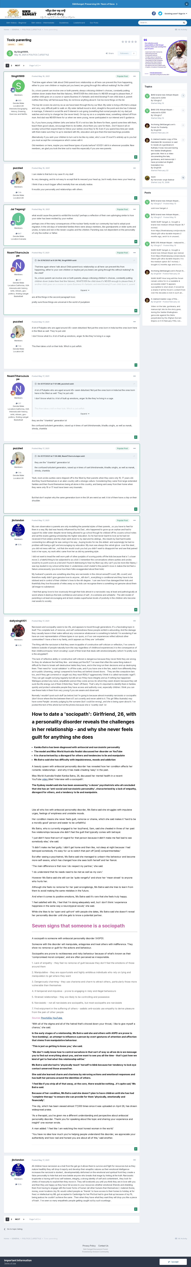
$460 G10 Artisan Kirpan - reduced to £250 (167, 242)
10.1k (19, 544)
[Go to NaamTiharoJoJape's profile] (18, 265)
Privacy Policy (89, 1245)
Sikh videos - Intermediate (42, 23)
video (45, 779)
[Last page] (24, 65)
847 (19, 233)
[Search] (184, 22)
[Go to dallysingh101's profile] (18, 630)
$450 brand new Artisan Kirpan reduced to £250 (164, 201)
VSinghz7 (158, 100)
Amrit (153, 177)
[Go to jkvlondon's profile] (18, 530)
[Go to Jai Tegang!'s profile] (18, 219)
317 (19, 280)
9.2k (19, 645)
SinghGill (157, 130)
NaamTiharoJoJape (18, 254)
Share (110, 53)
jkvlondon (18, 520)
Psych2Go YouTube (52, 1017)
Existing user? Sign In (175, 13)
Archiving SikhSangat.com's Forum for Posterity (167, 271)
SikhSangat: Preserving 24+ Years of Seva (93, 4)
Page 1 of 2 (34, 65)
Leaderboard (79, 23)
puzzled (18, 168)
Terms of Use (10, 1263)
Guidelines (64, 23)
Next (17, 65)
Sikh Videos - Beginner (16, 23)
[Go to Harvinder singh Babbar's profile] (147, 178)
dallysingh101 (18, 620)
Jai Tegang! (17, 209)
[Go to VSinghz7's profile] (147, 96)
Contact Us (103, 1245)
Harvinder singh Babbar (164, 180)
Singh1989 (22, 52)
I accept (174, 1262)
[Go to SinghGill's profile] (147, 125)
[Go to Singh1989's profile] (10, 53)
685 (19, 100)
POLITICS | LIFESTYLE (39, 55)
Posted (41, 76)
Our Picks (94, 23)
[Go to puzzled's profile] (18, 178)
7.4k (19, 192)
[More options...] (134, 76)
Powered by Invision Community (95, 1252)
